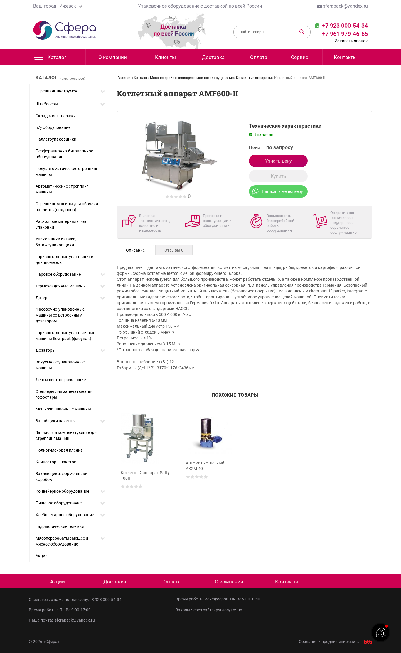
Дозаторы (45, 350)
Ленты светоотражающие (61, 379)
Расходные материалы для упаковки (61, 224)
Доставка (213, 57)
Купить (278, 176)
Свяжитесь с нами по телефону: (60, 599)
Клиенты (165, 57)
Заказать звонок (351, 40)
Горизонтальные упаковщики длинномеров (64, 259)
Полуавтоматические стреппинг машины (67, 171)
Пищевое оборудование (59, 503)
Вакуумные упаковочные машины (60, 365)
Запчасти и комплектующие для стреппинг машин (67, 435)
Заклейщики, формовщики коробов (61, 476)
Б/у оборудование (53, 127)
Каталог (57, 57)
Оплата (258, 57)
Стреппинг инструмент (57, 91)
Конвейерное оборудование (62, 491)
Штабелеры (47, 104)
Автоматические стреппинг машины (62, 189)
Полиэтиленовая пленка (59, 450)
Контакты (345, 57)
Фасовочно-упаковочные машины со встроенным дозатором (60, 315)
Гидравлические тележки (60, 526)
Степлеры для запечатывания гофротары (65, 394)
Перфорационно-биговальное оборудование (64, 154)
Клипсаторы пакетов (56, 462)
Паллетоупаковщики (56, 139)
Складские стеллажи (56, 115)
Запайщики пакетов (55, 420)
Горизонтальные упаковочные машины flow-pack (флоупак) (65, 335)
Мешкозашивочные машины (63, 409)
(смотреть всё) (72, 78)
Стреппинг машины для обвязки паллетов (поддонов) (67, 206)
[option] (147, 459)
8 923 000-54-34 (107, 599)
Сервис (299, 57)
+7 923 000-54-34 (344, 25)
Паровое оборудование (58, 274)
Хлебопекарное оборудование (65, 514)
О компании (112, 57)
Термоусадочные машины (61, 286)
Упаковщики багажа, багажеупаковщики (56, 242)
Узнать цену (278, 161)
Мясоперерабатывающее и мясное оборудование (62, 541)
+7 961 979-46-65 (345, 33)
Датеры (43, 297)
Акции (42, 555)
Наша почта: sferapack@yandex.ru (62, 620)
